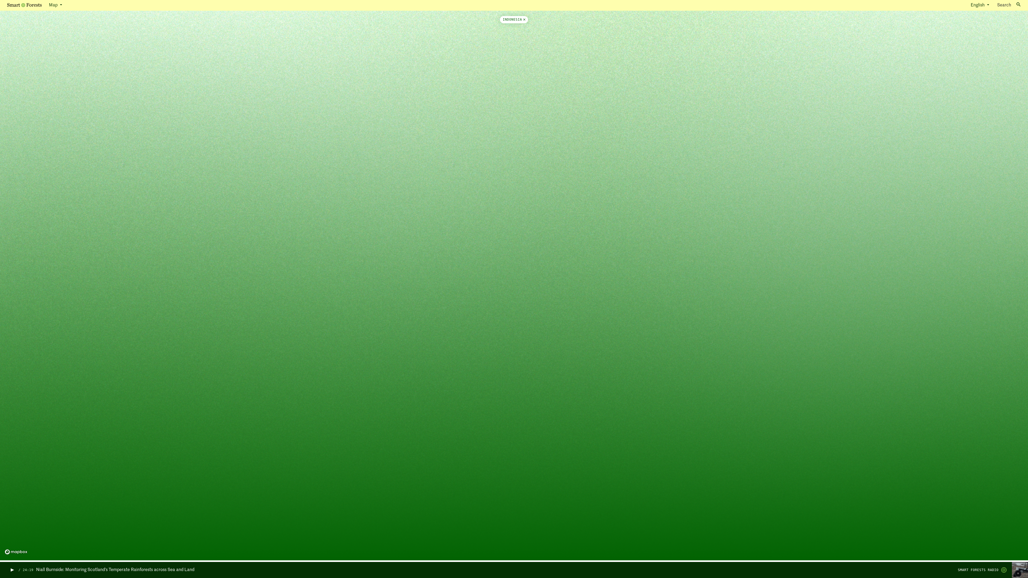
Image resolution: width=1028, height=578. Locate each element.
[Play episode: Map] (11, 570)
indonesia (512, 19)
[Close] (524, 19)
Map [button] (54, 5)
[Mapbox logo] (16, 552)
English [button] (978, 5)
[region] (514, 286)
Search (1004, 5)
